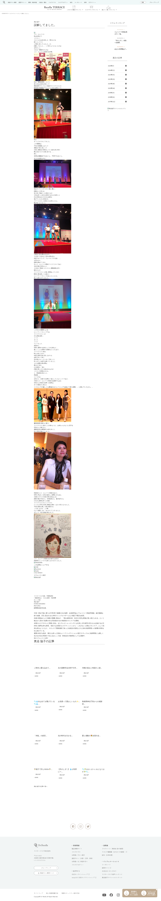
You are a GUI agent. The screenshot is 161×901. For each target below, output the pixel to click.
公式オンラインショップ (80, 874)
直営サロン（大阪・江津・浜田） (83, 858)
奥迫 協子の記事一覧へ (40, 786)
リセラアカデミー (77, 865)
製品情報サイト (77, 849)
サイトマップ (38, 893)
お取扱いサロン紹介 (78, 855)
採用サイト (105, 868)
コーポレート (106, 865)
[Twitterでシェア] (69, 571)
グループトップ (154, 2)
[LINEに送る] (69, 567)
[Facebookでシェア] (69, 569)
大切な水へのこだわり (109, 871)
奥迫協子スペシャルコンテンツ (112, 877)
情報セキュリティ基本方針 (71, 893)
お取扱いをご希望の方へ (80, 861)
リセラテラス (76, 852)
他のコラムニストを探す (41, 638)
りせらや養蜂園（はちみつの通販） (113, 852)
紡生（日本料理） (108, 855)
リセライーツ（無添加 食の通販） (113, 849)
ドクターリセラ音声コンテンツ (112, 874)
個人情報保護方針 (52, 893)
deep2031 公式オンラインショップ (83, 877)
